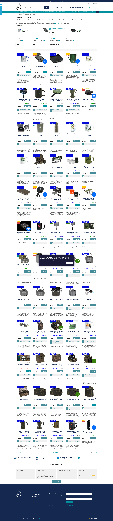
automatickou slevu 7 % (56, 1)
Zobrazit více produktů (56, 34)
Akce (35, 38)
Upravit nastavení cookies (42, 518)
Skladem (19, 38)
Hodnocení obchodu (56, 464)
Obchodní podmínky (33, 3)
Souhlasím (69, 262)
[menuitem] (16, 12)
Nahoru (19, 452)
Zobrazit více (56, 481)
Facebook (35, 496)
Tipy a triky (51, 511)
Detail (28, 71)
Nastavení (43, 262)
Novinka (52, 38)
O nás (26, 3)
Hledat (46, 7)
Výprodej (20, 40)
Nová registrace (69, 504)
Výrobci (57, 3)
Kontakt (50, 507)
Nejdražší (34, 49)
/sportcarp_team (37, 498)
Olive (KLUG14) (36, 119)
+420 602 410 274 (37, 494)
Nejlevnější (28, 49)
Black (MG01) (68, 217)
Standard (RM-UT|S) (37, 84)
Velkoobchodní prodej (54, 40)
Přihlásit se (69, 501)
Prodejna (68, 3)
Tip (67, 38)
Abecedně (40, 49)
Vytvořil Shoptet (94, 518)
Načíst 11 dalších (56, 452)
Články (62, 3)
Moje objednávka (52, 513)
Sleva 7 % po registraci (39, 40)
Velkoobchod (51, 509)
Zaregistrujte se (42, 1)
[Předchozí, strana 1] (89, 453)
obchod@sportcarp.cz (38, 491)
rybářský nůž (56, 23)
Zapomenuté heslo (69, 505)
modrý (18, 84)
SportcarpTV (36, 500)
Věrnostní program (52, 505)
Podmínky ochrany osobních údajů (53, 259)
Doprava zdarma (70, 40)
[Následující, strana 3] (94, 453)
